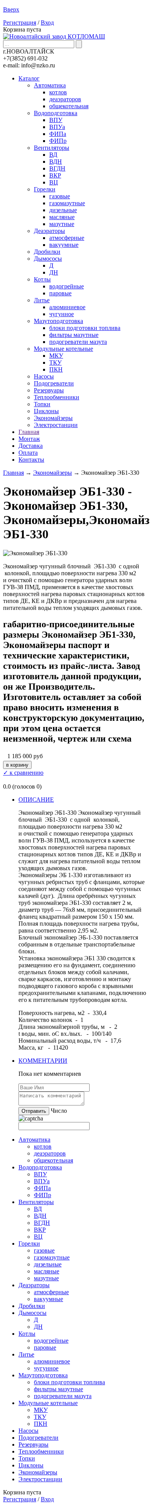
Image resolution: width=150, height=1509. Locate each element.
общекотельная (68, 106)
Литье (42, 300)
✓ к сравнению (23, 772)
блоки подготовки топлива (84, 328)
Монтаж (29, 438)
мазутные (61, 224)
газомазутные (67, 203)
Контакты (31, 459)
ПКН (56, 369)
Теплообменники (56, 397)
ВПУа (57, 127)
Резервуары (49, 390)
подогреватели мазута (78, 341)
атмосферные (66, 237)
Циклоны (46, 411)
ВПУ (55, 120)
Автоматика (50, 85)
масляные (62, 217)
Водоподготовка (55, 113)
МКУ (56, 355)
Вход (47, 22)
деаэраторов (65, 99)
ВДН (55, 161)
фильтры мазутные (73, 335)
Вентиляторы (51, 147)
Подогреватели (54, 383)
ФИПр (58, 140)
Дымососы (48, 258)
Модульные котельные (63, 348)
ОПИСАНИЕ (36, 799)
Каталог (29, 78)
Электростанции (56, 425)
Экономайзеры (53, 418)
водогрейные (66, 286)
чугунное (61, 314)
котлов (58, 92)
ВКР (55, 175)
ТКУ (55, 362)
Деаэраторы (49, 231)
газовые (59, 196)
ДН (53, 272)
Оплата (28, 452)
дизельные (63, 210)
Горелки (44, 189)
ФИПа (57, 134)
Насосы (44, 376)
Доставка (30, 445)
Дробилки (47, 251)
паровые (60, 293)
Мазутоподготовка (58, 321)
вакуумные (63, 244)
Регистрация (19, 22)
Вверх (11, 9)
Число (59, 1110)
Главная (28, 432)
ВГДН (57, 168)
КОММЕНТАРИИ (42, 1060)
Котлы (42, 279)
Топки (42, 404)
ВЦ (53, 182)
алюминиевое (67, 307)
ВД (53, 154)
